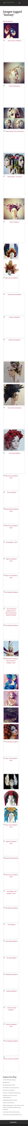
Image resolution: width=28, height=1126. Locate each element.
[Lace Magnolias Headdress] (11, 1047)
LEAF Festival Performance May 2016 (12, 1114)
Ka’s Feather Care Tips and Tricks (11, 1087)
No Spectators (6, 1082)
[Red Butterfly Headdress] (11, 981)
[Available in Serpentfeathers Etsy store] (14, 50)
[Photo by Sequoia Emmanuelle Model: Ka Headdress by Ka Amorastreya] (11, 499)
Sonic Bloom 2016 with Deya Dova (11, 1112)
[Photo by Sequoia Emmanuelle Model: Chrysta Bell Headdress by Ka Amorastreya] (11, 532)
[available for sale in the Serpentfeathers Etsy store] (14, 72)
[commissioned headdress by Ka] (11, 897)
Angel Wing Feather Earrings (10, 1100)
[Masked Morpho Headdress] (11, 864)
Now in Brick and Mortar (9, 1090)
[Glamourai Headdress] (11, 1030)
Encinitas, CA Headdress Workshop (11, 1093)
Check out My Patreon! (8, 1102)
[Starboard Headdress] (11, 997)
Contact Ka (13, 1122)
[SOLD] (14, 163)
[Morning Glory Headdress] (11, 914)
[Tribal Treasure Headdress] (11, 881)
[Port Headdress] (11, 931)
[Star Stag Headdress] (11, 964)
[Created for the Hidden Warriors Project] (11, 781)
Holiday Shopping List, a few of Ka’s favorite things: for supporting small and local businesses (13, 1107)
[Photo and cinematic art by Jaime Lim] (14, 231)
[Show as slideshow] (8, 21)
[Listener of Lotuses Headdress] (11, 1014)
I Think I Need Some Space (9, 1079)
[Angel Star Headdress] (11, 848)
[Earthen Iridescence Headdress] (11, 1064)
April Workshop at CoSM (9, 1085)
